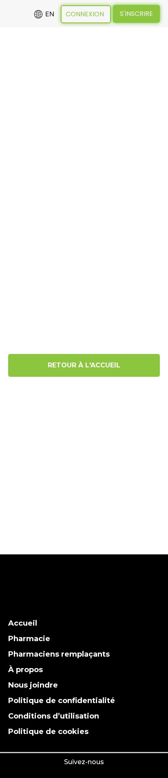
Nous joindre (33, 685)
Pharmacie (29, 638)
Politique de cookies (48, 731)
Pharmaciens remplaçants (59, 654)
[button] (14, 78)
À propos (25, 669)
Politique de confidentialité (61, 700)
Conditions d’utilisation (53, 716)
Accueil (22, 623)
